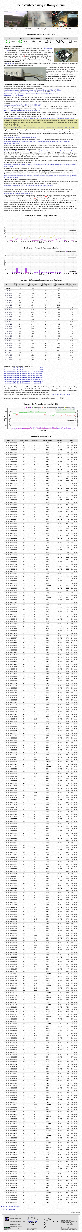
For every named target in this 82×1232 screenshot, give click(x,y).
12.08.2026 (8, 319)
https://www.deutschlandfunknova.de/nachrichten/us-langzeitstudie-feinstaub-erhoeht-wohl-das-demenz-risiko (38, 151)
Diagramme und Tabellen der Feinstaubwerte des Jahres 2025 (23, 381)
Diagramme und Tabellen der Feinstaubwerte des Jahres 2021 (23, 373)
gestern (63, 394)
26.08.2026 (8, 293)
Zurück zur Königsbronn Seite (10, 1206)
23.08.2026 (8, 300)
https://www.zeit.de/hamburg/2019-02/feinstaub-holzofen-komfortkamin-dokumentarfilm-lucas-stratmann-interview (40, 118)
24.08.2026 (8, 298)
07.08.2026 (8, 331)
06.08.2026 (8, 333)
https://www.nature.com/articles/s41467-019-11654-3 (20, 137)
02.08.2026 (8, 343)
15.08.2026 (8, 312)
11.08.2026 (8, 322)
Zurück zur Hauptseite (8, 1209)
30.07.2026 (8, 350)
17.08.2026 (8, 307)
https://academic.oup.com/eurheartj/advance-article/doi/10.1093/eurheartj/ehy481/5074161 (32, 90)
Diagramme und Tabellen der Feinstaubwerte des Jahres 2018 (23, 368)
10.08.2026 (8, 324)
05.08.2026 (8, 336)
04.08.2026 (8, 338)
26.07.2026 (8, 360)
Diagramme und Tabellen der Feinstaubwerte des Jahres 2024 (23, 379)
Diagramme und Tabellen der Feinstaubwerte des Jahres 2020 (23, 372)
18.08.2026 (8, 305)
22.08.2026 (8, 302)
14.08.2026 (8, 314)
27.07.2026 (8, 357)
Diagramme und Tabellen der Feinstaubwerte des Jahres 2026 (23, 383)
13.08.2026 (8, 317)
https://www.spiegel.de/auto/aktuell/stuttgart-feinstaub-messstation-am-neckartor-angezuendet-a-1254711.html (39, 128)
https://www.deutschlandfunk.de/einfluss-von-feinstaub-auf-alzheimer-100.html (28, 185)
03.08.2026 (8, 341)
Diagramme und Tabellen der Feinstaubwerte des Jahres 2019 (23, 370)
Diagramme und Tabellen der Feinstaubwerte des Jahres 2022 (23, 375)
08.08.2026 (8, 329)
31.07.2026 (8, 348)
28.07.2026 (8, 355)
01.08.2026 (8, 345)
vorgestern (55, 394)
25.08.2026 (8, 295)
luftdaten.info (10, 63)
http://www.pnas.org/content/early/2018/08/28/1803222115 (22, 110)
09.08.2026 (8, 326)
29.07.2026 (8, 353)
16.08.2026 (8, 310)
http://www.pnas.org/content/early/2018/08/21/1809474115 (22, 105)
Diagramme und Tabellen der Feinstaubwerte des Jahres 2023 (23, 377)
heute (68, 394)
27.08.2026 (8, 291)
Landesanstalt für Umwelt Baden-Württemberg (18, 193)
